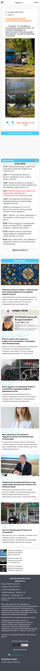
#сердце (17, 432)
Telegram (26, 123)
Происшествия (19, 333)
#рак (12, 432)
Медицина (5, 430)
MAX (19, 123)
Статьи (18, 287)
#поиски (10, 335)
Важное (4, 333)
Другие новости (20, 250)
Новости (11, 287)
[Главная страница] (19, 2)
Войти (36, 2)
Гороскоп (4, 287)
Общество (18, 478)
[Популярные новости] (36, 160)
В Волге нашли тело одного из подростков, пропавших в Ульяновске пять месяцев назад (18, 341)
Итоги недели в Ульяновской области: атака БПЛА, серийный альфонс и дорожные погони (18, 389)
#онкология (5, 432)
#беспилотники (6, 480)
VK (33, 123)
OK (26, 125)
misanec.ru (5, 600)
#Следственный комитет (9, 336)
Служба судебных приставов (10, 662)
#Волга (4, 335)
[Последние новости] (32, 160)
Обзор (11, 382)
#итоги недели (6, 384)
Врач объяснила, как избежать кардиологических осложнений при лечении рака (17, 436)
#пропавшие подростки (22, 335)
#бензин (4, 527)
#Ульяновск (21, 336)
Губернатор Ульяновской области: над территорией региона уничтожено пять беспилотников (19, 484)
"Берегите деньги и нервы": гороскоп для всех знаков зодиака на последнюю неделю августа (20, 292)
